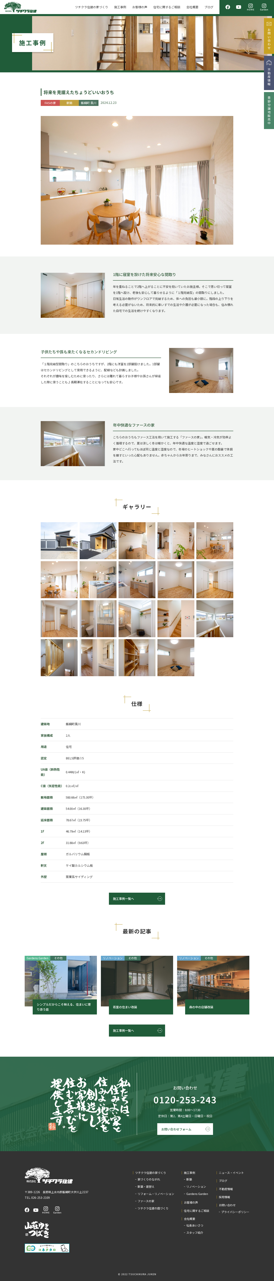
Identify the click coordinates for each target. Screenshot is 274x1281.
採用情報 (224, 1197)
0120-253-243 (185, 1100)
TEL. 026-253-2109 (37, 1198)
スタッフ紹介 (194, 1233)
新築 (189, 1179)
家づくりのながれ (149, 1179)
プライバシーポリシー (235, 1212)
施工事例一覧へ (123, 898)
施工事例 (120, 7)
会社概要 (192, 7)
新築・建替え (146, 1187)
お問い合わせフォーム (176, 1129)
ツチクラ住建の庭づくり (153, 1208)
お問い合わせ (227, 1205)
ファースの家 (146, 1201)
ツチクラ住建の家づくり (91, 7)
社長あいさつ (194, 1225)
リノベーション (196, 1187)
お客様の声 (139, 7)
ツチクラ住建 (20, 7)
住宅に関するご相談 (166, 7)
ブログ (208, 7)
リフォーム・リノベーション (156, 1194)
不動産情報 (226, 1189)
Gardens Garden (197, 1194)
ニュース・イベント (231, 1172)
